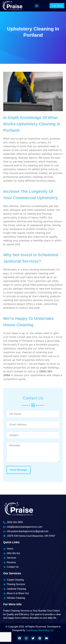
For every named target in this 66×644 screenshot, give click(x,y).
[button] (36, 5)
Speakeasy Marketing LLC (40, 630)
